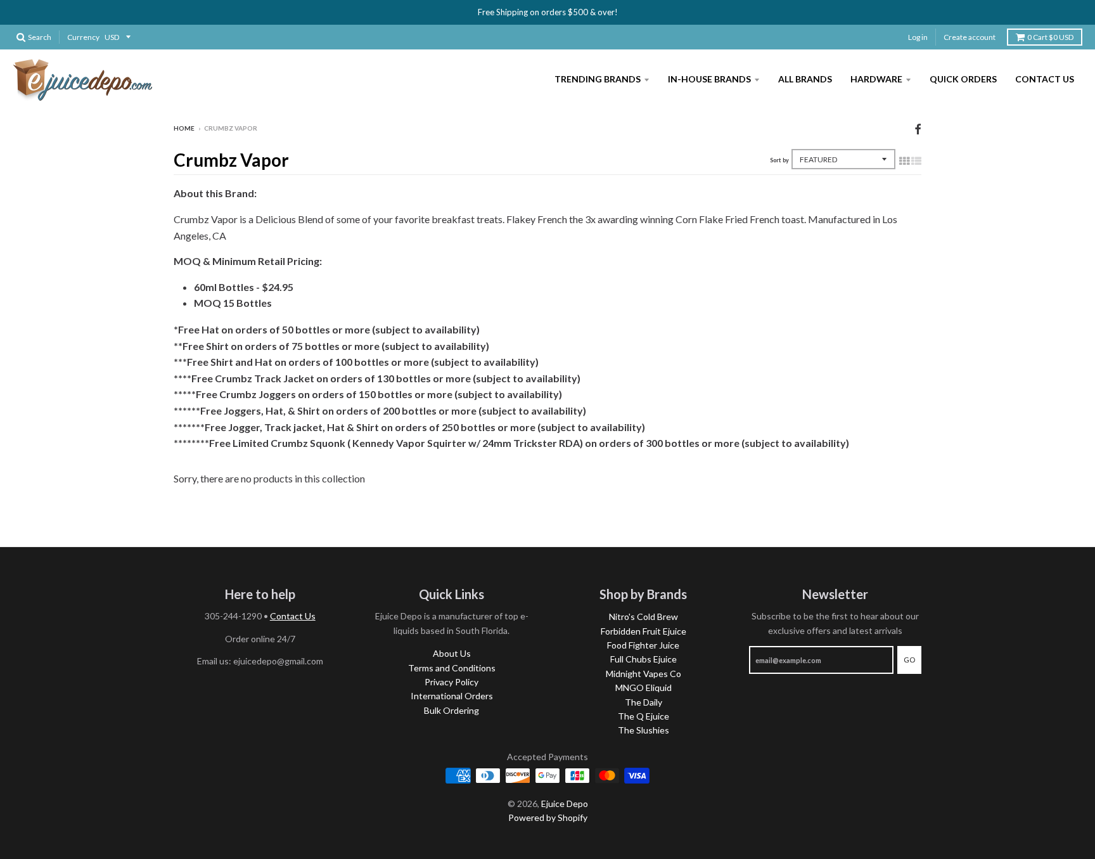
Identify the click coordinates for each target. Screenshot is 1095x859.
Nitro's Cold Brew (643, 616)
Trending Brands (597, 79)
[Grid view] (904, 160)
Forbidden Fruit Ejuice (643, 631)
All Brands (805, 79)
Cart (1050, 37)
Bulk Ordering (451, 710)
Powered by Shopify (547, 817)
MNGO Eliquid (643, 687)
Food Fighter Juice (643, 645)
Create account (970, 37)
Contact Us (1044, 79)
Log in (918, 37)
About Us (452, 653)
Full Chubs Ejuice (643, 659)
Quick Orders (963, 79)
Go (909, 660)
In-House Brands (709, 79)
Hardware (876, 79)
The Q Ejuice (643, 716)
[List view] (916, 160)
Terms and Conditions (452, 667)
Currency (83, 37)
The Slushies (643, 730)
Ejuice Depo (564, 803)
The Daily (643, 702)
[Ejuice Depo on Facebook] (917, 129)
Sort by (779, 160)
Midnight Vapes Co (643, 673)
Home (184, 128)
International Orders (452, 695)
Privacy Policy (451, 681)
